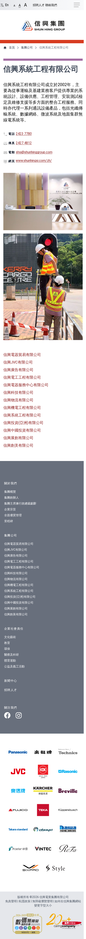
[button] (14, 5)
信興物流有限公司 (18, 400)
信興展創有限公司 (18, 438)
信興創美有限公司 (18, 445)
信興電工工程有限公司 (22, 377)
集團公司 (26, 47)
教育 (7, 643)
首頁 (11, 47)
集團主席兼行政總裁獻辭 (20, 503)
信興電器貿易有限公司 (22, 354)
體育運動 (10, 660)
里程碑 (8, 521)
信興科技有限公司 (18, 392)
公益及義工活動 (14, 666)
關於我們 (10, 483)
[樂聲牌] (42, 752)
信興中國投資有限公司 (22, 430)
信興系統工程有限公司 (22, 415)
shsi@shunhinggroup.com (34, 152)
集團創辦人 (11, 497)
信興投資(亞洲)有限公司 (23, 422)
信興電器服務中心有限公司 (25, 385)
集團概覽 (10, 491)
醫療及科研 (11, 654)
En (6, 5)
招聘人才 (38, 5)
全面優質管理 (13, 515)
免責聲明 (11, 901)
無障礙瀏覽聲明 (42, 901)
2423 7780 (24, 134)
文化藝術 (10, 637)
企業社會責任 (13, 628)
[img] (18, 752)
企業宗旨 (10, 509)
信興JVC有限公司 (18, 362)
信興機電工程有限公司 (22, 407)
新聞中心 (10, 680)
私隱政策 (25, 901)
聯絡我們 (51, 5)
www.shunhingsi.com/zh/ (34, 161)
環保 (7, 648)
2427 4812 (24, 143)
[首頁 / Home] (43, 23)
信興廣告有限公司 (18, 370)
